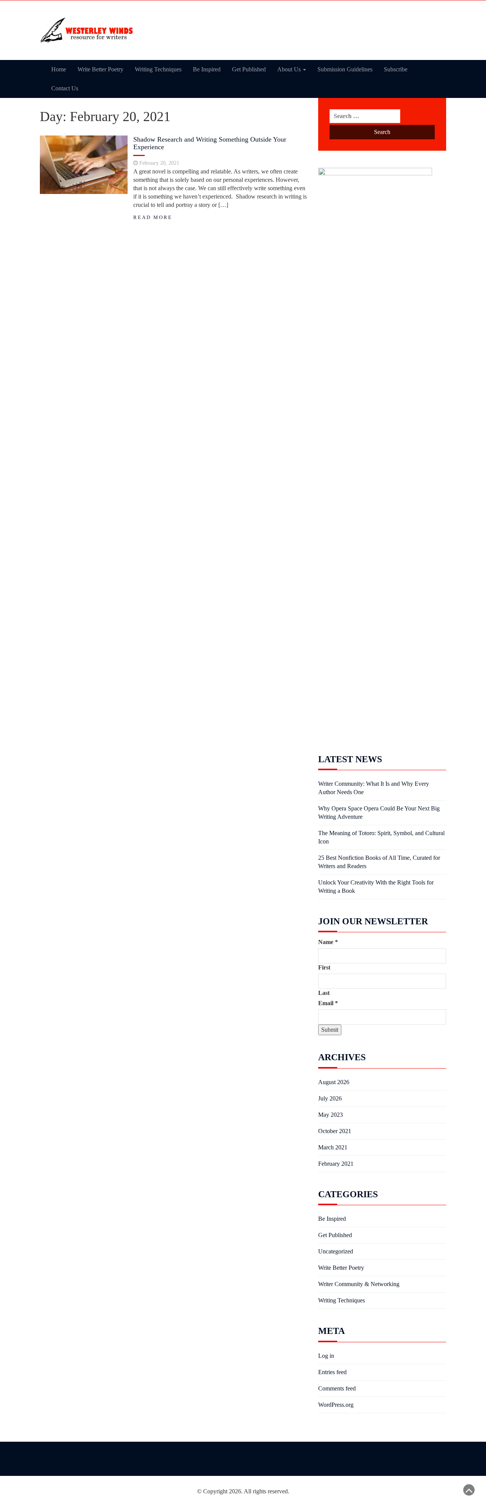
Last (324, 993)
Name (328, 942)
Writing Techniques (158, 69)
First (324, 967)
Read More (152, 217)
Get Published (249, 69)
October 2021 (334, 1131)
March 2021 (332, 1147)
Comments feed (337, 1388)
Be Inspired (207, 69)
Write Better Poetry (100, 69)
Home (58, 69)
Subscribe (395, 69)
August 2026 (333, 1082)
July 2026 (330, 1098)
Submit (329, 1029)
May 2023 (330, 1114)
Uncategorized (335, 1251)
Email (328, 1003)
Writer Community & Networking (358, 1284)
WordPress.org (335, 1404)
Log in (326, 1356)
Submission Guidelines (344, 69)
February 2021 (335, 1163)
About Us (289, 69)
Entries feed (332, 1372)
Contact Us (64, 88)
